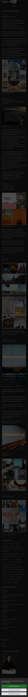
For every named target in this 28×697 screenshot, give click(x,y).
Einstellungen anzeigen (14, 693)
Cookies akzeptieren (14, 686)
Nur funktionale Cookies (14, 690)
